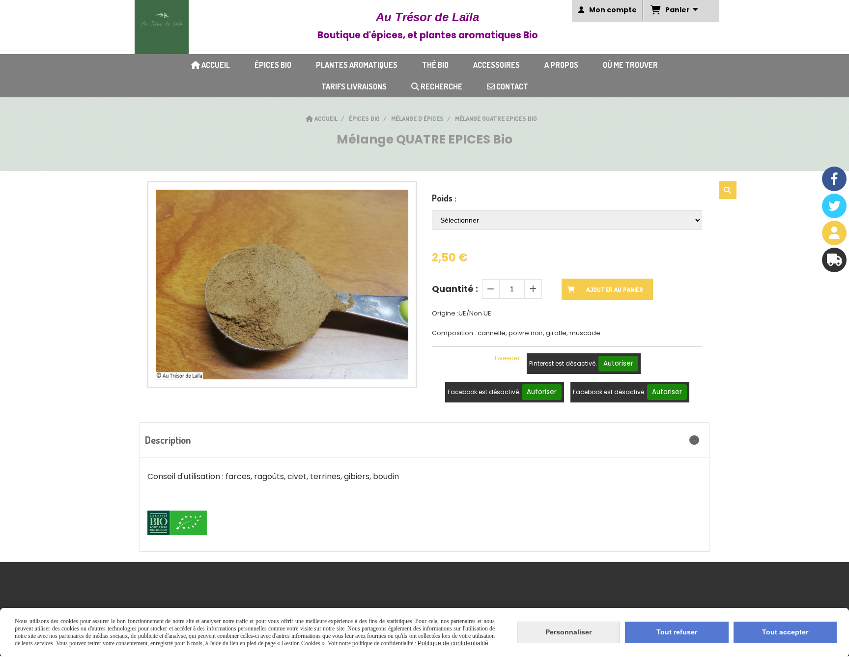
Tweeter (507, 358)
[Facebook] (834, 179)
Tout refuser (676, 632)
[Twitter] (834, 206)
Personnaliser (568, 632)
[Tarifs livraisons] (834, 260)
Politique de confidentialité (452, 643)
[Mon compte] (834, 233)
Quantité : (455, 289)
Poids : (444, 198)
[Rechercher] (727, 190)
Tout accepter (785, 632)
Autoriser (618, 363)
